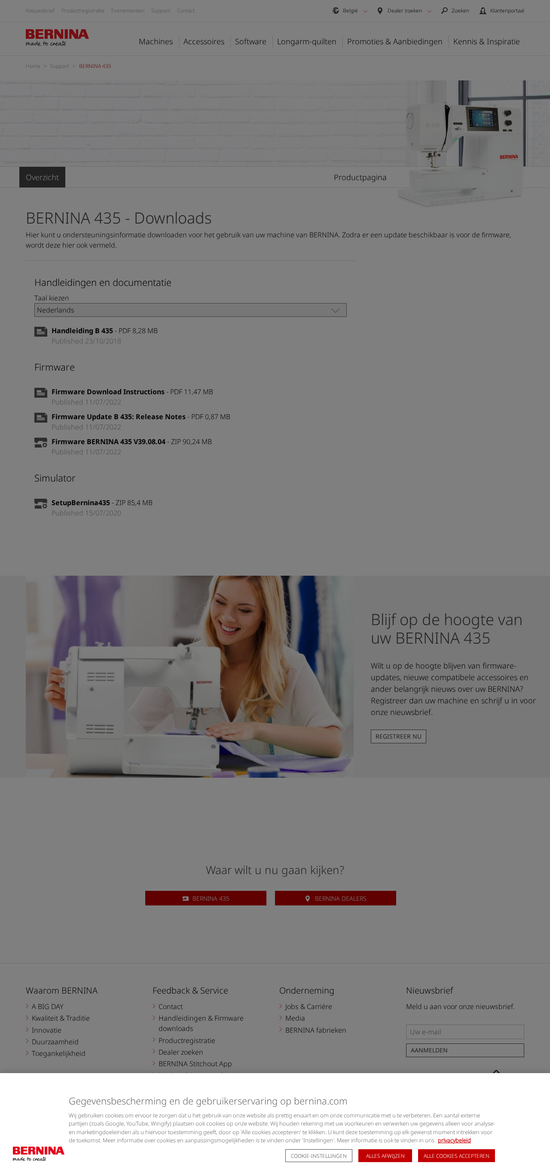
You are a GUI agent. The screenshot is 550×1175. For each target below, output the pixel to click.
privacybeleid (454, 1140)
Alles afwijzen (385, 1156)
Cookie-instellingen (319, 1156)
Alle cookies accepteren (456, 1156)
